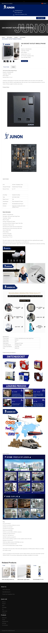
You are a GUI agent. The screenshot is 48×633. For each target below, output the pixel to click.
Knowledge (4, 607)
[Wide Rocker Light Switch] (24, 571)
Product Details (6, 66)
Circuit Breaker (5, 625)
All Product (9, 37)
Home (3, 37)
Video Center (4, 611)
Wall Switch (4, 617)
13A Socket (22, 37)
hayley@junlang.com (19, 10)
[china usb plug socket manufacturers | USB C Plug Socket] (8, 571)
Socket (16, 37)
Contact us (4, 612)
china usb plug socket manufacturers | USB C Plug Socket (8, 579)
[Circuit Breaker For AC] (39, 571)
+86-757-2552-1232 (18, 12)
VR (2, 609)
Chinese (44, 3)
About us (4, 601)
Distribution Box (5, 621)
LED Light (4, 623)
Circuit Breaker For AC (38, 579)
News (3, 605)
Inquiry (13, 66)
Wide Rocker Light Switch (23, 579)
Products (4, 603)
